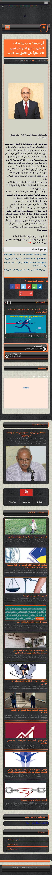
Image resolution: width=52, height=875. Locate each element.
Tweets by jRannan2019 (37, 823)
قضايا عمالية (19, 60)
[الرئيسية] (44, 28)
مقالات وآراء (13, 849)
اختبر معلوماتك (14, 840)
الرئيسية (28, 60)
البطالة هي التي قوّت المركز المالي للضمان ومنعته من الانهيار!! (26, 434)
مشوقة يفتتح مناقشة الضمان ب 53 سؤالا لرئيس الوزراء (25, 258)
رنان (25, 15)
